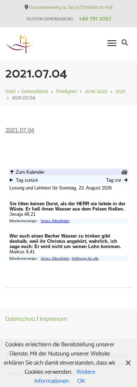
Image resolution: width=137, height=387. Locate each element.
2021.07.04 (19, 130)
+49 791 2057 (95, 19)
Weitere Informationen (64, 376)
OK (81, 381)
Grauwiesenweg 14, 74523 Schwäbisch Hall (70, 8)
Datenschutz (20, 319)
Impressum (53, 319)
